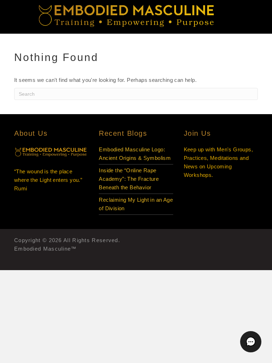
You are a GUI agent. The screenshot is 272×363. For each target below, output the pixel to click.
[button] (250, 341)
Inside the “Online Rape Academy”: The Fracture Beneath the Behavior (129, 178)
